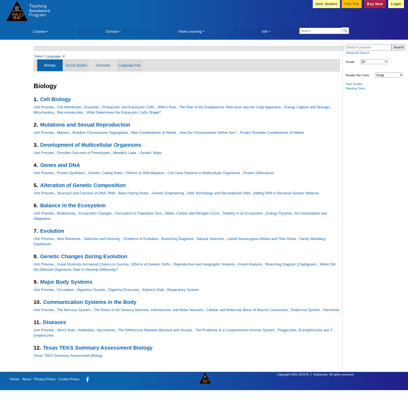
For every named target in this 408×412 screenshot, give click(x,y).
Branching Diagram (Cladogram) (291, 264)
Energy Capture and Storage (306, 107)
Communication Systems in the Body (89, 302)
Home (14, 379)
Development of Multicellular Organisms (90, 145)
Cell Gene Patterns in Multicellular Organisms (203, 173)
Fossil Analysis (250, 264)
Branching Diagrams (177, 239)
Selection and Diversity (102, 239)
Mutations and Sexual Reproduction (85, 125)
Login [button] (396, 4)
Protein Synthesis (71, 173)
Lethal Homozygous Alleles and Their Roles (261, 239)
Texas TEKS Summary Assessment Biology (98, 348)
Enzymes (91, 107)
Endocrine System (305, 310)
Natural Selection (210, 239)
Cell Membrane (69, 107)
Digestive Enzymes (123, 290)
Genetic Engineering (168, 193)
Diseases (54, 322)
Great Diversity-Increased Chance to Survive (93, 264)
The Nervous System (74, 310)
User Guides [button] (326, 4)
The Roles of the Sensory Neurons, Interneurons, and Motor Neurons (148, 310)
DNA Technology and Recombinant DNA (218, 193)
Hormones (331, 310)
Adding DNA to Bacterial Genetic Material (286, 193)
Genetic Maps (151, 153)
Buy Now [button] (375, 4)
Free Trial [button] (351, 4)
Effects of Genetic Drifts (151, 264)
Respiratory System (183, 290)
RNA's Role (167, 107)
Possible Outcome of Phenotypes (83, 153)
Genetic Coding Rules (105, 173)
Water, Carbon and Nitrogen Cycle (192, 213)
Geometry (103, 65)
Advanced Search (358, 52)
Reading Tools (355, 88)
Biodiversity (66, 213)
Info (265, 31)
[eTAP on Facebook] (87, 379)
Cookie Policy (68, 379)
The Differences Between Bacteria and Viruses (155, 330)
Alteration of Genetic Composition (83, 185)
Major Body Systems (66, 282)
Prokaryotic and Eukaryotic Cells (128, 107)
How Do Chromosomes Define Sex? (208, 133)
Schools (112, 31)
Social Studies (76, 65)
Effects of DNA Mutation (145, 173)
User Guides (354, 84)
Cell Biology (55, 99)
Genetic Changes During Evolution (83, 256)
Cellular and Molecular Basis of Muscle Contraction (247, 310)
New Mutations (69, 239)
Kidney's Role (153, 290)
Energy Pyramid (279, 213)
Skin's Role (66, 330)
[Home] (27, 11)
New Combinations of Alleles (153, 133)
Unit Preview (44, 107)
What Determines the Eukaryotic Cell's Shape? (123, 112)
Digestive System (91, 290)
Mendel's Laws (124, 153)
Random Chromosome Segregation (100, 133)
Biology (50, 65)
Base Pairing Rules (133, 193)
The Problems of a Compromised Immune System (235, 330)
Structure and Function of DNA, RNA (86, 193)
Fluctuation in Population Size (138, 213)
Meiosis (63, 133)
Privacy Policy (44, 379)
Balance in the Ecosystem (73, 205)
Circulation (65, 290)
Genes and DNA (60, 165)
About (26, 379)
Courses (39, 31)
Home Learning (190, 31)
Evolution (52, 231)
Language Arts (129, 65)
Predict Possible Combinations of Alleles (272, 133)
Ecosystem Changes (95, 213)
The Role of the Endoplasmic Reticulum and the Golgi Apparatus (230, 107)
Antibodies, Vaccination (96, 330)
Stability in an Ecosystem (242, 213)
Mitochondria (44, 112)
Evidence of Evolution (141, 239)
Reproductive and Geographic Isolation (204, 264)
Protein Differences (258, 173)
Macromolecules (70, 112)
